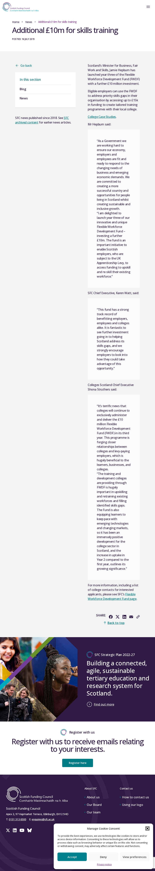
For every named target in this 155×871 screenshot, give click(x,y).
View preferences (134, 857)
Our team (94, 812)
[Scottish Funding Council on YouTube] (22, 830)
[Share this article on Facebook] (111, 617)
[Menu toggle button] (148, 7)
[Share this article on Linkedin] (124, 617)
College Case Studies (102, 117)
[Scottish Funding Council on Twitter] (8, 830)
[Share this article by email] (131, 617)
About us (93, 797)
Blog (23, 89)
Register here (77, 763)
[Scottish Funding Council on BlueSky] (29, 830)
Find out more (104, 704)
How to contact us (135, 797)
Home (15, 22)
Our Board (94, 805)
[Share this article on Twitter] (117, 617)
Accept (72, 857)
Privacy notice (104, 864)
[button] (147, 828)
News (28, 22)
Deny (103, 857)
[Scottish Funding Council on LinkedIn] (15, 830)
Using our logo (132, 805)
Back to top (116, 623)
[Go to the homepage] (19, 6)
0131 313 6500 (17, 819)
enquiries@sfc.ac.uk (43, 819)
